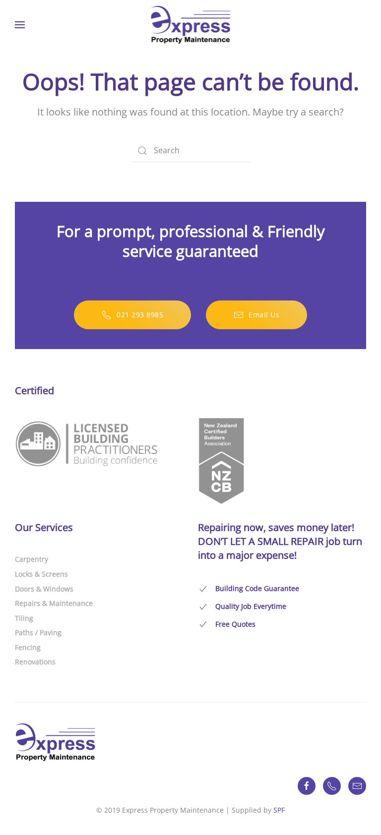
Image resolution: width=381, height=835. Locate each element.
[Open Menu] (20, 25)
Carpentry (31, 559)
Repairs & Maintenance (54, 603)
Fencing (28, 647)
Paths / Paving (38, 632)
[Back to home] (190, 25)
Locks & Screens (41, 574)
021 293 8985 (140, 314)
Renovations (35, 661)
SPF (279, 810)
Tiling (24, 618)
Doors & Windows (44, 589)
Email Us (264, 314)
